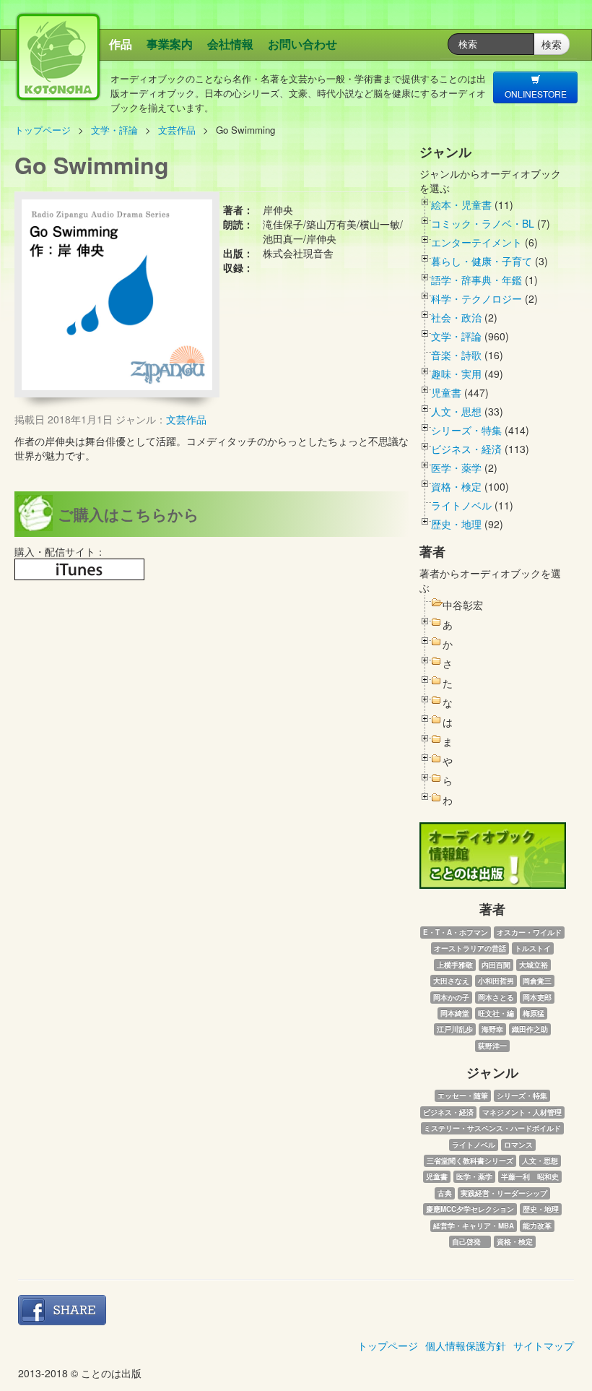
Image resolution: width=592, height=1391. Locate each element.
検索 (551, 44)
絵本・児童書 (461, 204)
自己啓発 (470, 1241)
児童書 (446, 392)
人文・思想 (456, 411)
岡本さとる (496, 997)
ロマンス (518, 1145)
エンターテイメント (476, 242)
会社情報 (230, 43)
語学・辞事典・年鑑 (476, 279)
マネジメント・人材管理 (522, 1112)
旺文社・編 (496, 1013)
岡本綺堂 (454, 1013)
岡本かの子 (451, 997)
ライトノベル (461, 505)
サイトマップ (543, 1345)
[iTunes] (79, 569)
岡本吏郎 (537, 997)
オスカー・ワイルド (529, 932)
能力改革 (537, 1225)
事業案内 (170, 43)
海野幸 (492, 1029)
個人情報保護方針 (465, 1345)
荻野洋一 (492, 1046)
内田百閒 (496, 965)
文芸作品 (177, 130)
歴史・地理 (456, 524)
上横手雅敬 (455, 965)
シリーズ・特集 (466, 430)
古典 (445, 1193)
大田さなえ (451, 981)
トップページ (42, 130)
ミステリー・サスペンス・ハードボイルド (492, 1128)
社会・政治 (456, 317)
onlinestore (536, 93)
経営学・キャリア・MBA (473, 1225)
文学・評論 (114, 130)
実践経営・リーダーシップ (504, 1193)
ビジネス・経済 (466, 449)
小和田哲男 (496, 981)
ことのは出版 (138, 76)
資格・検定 (456, 486)
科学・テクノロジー (476, 298)
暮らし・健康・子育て (481, 261)
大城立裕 (533, 965)
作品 (120, 43)
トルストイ (533, 948)
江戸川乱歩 (455, 1029)
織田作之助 (530, 1029)
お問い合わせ (302, 43)
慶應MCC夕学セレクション (470, 1209)
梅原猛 (533, 1013)
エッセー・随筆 (463, 1095)
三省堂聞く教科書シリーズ (470, 1160)
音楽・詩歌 (456, 355)
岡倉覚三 (537, 981)
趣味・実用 (456, 373)
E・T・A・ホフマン (455, 932)
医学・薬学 (456, 467)
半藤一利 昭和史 (530, 1176)
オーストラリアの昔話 (470, 948)
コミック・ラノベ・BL (482, 223)
